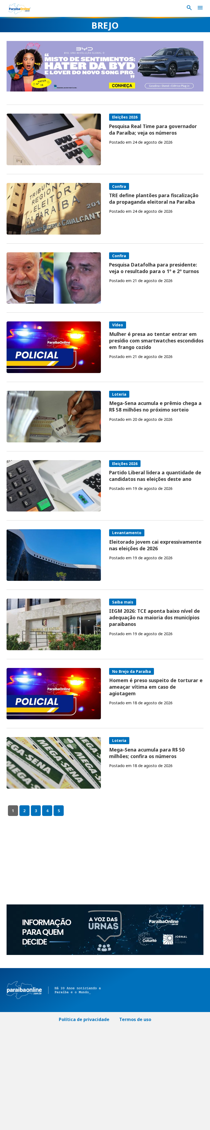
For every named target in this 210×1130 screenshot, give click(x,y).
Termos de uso (135, 1019)
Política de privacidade (84, 1019)
